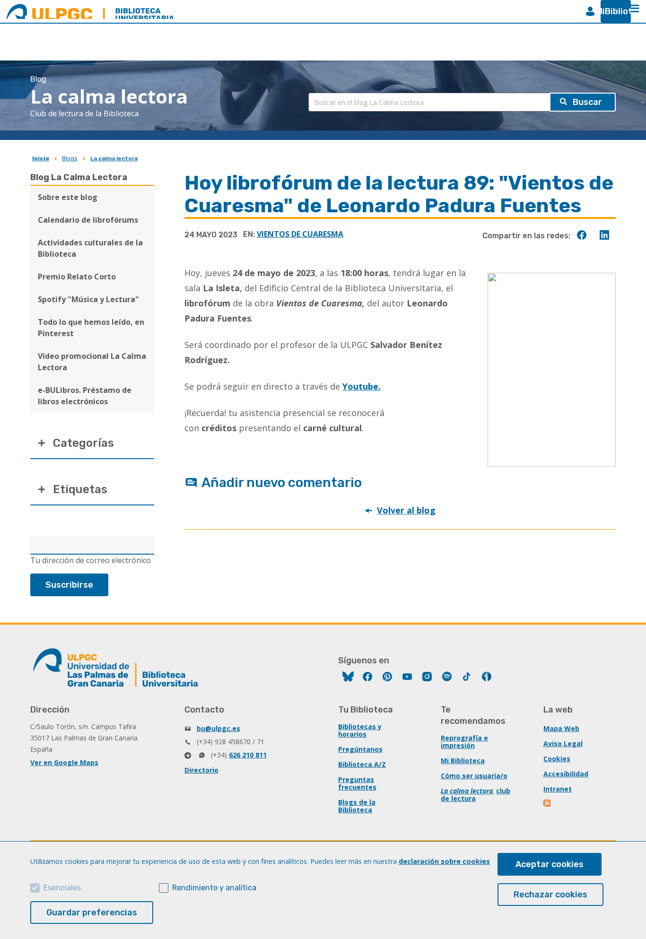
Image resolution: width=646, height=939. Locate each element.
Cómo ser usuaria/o (474, 775)
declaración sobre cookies (444, 861)
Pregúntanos (360, 749)
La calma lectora (114, 158)
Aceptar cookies (549, 864)
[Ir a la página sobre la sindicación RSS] (547, 804)
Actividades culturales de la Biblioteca (90, 248)
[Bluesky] (348, 677)
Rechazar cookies (550, 894)
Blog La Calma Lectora (78, 177)
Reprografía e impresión (464, 741)
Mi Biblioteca (463, 760)
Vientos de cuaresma (300, 234)
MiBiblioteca (612, 11)
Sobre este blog (67, 197)
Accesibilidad (565, 773)
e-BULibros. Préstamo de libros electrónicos (84, 396)
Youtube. (361, 386)
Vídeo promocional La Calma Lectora (92, 362)
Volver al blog (406, 510)
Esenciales (62, 887)
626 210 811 (248, 754)
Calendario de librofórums (88, 220)
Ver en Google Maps (64, 762)
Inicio (40, 158)
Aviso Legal (563, 743)
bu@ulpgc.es (218, 728)
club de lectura (475, 794)
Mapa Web (561, 728)
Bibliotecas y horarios (360, 730)
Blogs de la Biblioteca (356, 806)
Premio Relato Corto (77, 276)
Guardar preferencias (91, 912)
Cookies (556, 758)
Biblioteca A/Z (362, 764)
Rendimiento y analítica (214, 887)
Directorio (201, 769)
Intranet (557, 788)
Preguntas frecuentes (357, 783)
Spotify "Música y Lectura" (88, 299)
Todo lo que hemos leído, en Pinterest (91, 328)
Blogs (70, 158)
